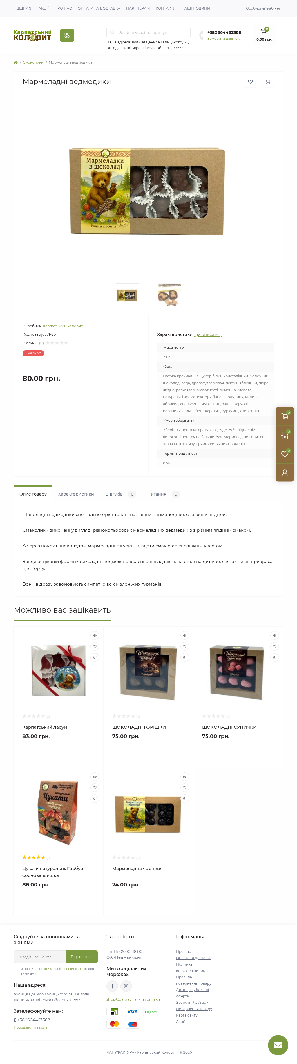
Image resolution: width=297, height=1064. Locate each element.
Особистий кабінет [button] (263, 8)
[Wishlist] (94, 646)
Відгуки (25, 8)
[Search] (112, 32)
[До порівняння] (268, 82)
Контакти (166, 8)
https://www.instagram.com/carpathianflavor (126, 986)
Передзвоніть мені (30, 1027)
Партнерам (138, 8)
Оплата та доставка (99, 8)
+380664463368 (224, 32)
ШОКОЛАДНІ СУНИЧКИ (229, 727)
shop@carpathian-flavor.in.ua (133, 999)
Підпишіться (82, 957)
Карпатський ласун (44, 727)
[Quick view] (94, 635)
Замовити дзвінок (223, 38)
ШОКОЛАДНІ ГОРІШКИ (139, 727)
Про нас (63, 8)
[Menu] (67, 35)
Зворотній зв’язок (192, 1002)
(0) (41, 343)
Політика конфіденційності (60, 969)
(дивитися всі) (208, 334)
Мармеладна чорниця (137, 868)
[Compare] (94, 657)
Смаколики (33, 62)
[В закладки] (250, 82)
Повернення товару (194, 1009)
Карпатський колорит (63, 326)
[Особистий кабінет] (285, 472)
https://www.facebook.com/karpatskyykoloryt (112, 986)
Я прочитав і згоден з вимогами (58, 971)
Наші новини (196, 8)
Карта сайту (187, 1015)
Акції (44, 8)
